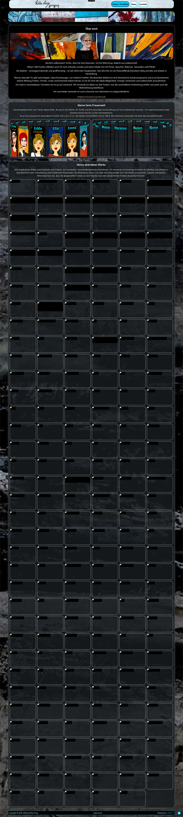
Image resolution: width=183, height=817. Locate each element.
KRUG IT (171, 812)
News (133, 4)
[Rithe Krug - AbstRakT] (47, 3)
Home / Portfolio (120, 4)
